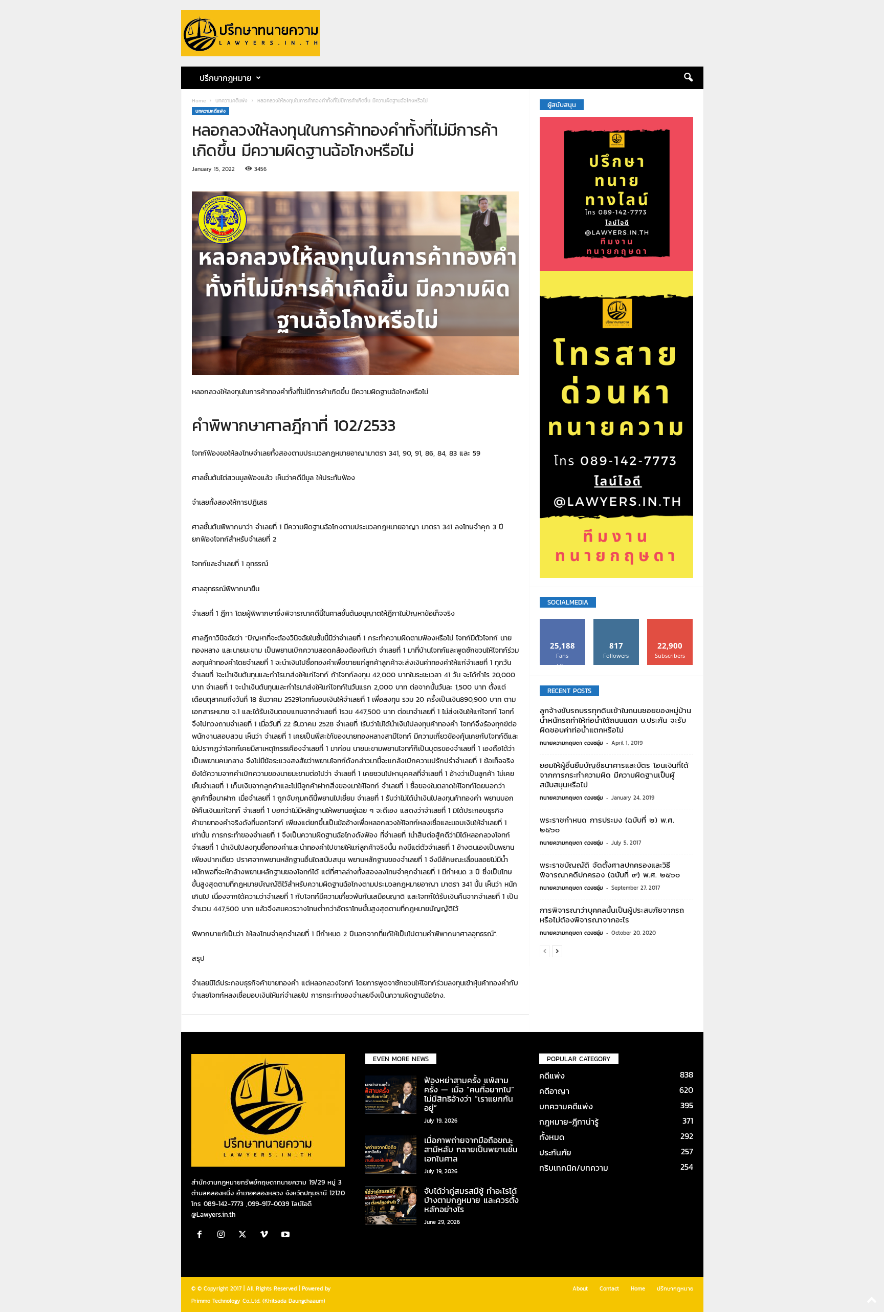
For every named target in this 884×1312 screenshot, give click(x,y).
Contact (609, 1288)
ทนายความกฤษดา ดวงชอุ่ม (571, 743)
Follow (616, 623)
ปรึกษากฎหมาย (675, 1288)
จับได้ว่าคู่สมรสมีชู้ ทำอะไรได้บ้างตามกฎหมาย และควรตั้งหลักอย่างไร (471, 1200)
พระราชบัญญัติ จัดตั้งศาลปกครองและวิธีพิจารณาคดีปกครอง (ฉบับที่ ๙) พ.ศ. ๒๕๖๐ (610, 869)
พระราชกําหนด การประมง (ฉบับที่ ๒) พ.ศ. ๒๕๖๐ (607, 824)
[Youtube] (286, 1235)
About (580, 1288)
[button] (688, 78)
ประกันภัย (555, 1152)
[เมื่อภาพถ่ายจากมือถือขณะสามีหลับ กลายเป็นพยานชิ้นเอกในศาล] (390, 1154)
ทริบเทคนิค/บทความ (573, 1168)
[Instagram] (223, 1235)
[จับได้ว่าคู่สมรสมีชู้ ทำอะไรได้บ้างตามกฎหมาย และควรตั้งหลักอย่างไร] (390, 1205)
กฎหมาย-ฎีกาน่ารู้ (569, 1121)
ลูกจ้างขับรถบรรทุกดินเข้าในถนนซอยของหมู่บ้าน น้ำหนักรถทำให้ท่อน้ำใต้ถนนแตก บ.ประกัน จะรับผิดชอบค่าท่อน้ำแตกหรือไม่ (615, 720)
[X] (245, 1235)
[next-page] (557, 950)
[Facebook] (202, 1235)
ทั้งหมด (551, 1137)
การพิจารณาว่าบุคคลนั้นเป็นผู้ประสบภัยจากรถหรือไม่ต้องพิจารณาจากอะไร (612, 915)
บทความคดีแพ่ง (231, 100)
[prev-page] (545, 950)
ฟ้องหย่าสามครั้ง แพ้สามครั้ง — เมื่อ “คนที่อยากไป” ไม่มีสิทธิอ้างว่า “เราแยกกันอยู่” (469, 1094)
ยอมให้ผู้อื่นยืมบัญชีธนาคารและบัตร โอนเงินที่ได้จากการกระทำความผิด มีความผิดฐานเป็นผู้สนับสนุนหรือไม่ (614, 774)
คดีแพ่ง (552, 1075)
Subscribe (670, 623)
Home (199, 100)
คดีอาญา (554, 1091)
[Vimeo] (266, 1235)
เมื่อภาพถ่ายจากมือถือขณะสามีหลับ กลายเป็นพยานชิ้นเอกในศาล (471, 1149)
